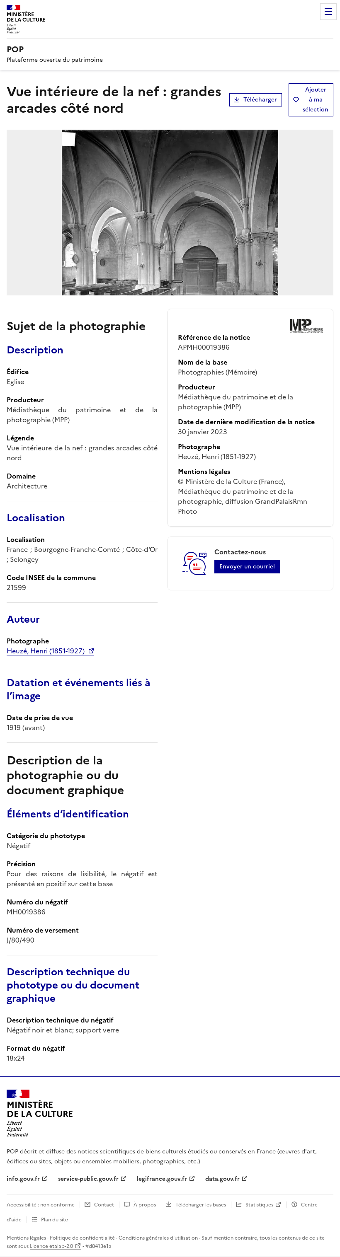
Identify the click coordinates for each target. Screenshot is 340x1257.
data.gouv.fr (222, 1179)
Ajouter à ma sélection (315, 99)
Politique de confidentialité (82, 1238)
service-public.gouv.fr (88, 1179)
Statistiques (259, 1205)
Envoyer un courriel (247, 566)
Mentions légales (26, 1238)
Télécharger (260, 99)
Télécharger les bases (200, 1205)
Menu (328, 11)
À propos (145, 1205)
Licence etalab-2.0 (51, 1246)
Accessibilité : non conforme (41, 1205)
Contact (104, 1205)
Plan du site (54, 1219)
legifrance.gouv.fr (162, 1179)
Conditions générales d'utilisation (158, 1238)
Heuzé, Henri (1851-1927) (46, 651)
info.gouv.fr (23, 1179)
